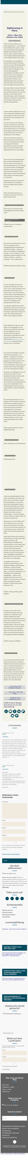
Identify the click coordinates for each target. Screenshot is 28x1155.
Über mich (5, 1085)
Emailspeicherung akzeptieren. (10, 1066)
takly (3, 766)
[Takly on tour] (14, 874)
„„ (5, 887)
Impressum (6, 1091)
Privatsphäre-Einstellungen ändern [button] (13, 1126)
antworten (5, 736)
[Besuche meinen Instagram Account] (14, 1105)
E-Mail (4, 827)
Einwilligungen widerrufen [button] (10, 1133)
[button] (6, 711)
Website (4, 835)
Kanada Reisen (7, 912)
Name (4, 820)
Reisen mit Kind (7, 910)
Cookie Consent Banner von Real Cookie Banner (13, 1153)
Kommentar (5, 801)
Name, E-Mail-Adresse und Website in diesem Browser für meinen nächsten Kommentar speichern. (13, 847)
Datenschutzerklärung (9, 1137)
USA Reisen (6, 917)
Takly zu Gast (6, 1089)
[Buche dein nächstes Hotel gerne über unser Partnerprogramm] (14, 1023)
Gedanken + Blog (8, 1087)
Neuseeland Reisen (8, 915)
